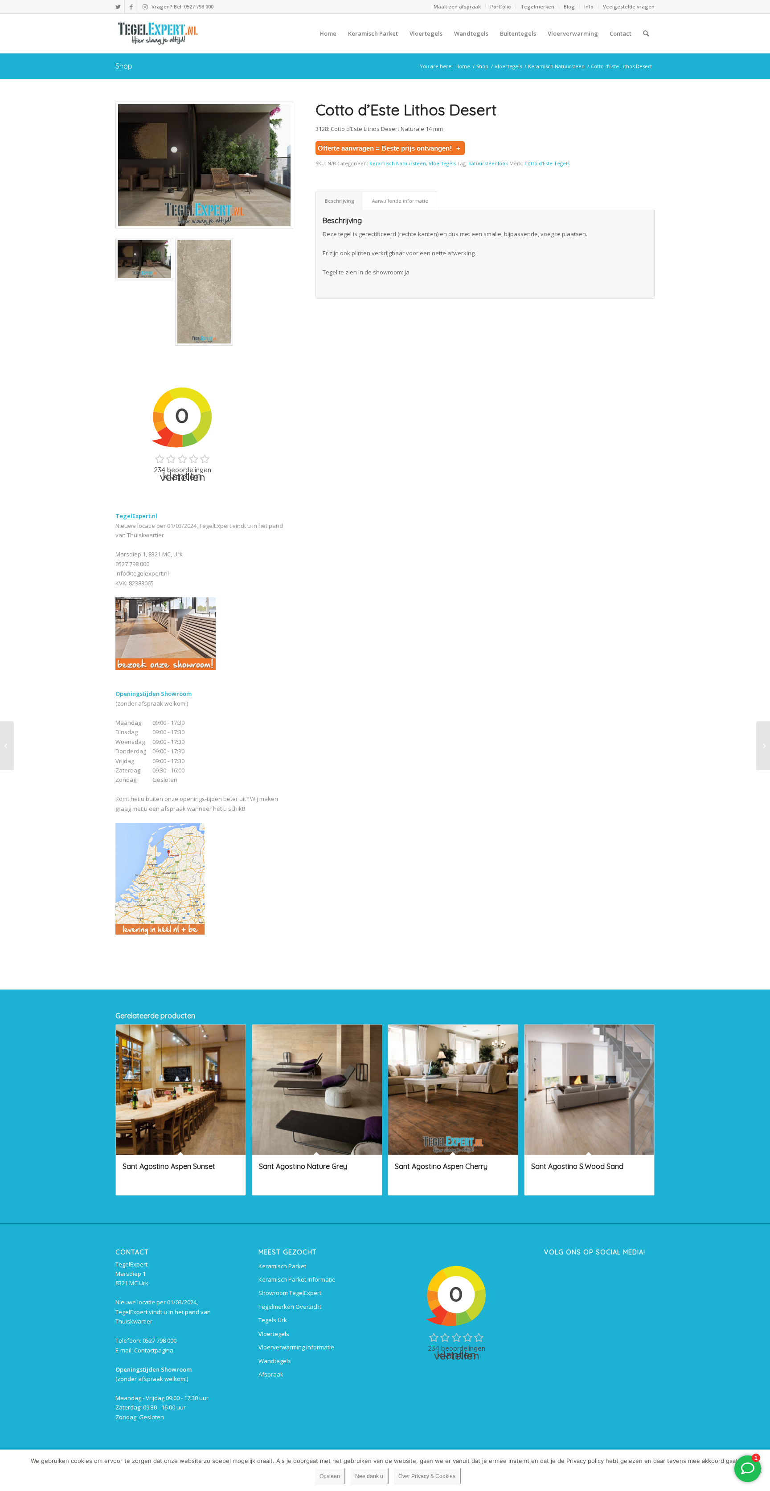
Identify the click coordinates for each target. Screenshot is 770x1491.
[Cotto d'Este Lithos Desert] (204, 165)
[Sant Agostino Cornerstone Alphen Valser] (7, 745)
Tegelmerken (537, 6)
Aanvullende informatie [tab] (400, 200)
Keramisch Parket (282, 1266)
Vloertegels (442, 163)
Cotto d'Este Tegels (546, 163)
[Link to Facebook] (131, 6)
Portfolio (500, 6)
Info (589, 6)
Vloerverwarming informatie (296, 1347)
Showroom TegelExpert (289, 1293)
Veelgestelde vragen (629, 6)
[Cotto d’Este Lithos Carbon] (763, 745)
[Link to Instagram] (145, 6)
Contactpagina (153, 1350)
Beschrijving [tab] (339, 200)
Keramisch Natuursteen (397, 163)
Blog (569, 6)
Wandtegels (274, 1361)
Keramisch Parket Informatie (297, 1279)
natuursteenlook (488, 163)
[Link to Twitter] (117, 6)
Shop (123, 65)
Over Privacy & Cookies (426, 1476)
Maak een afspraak (457, 6)
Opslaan (329, 1476)
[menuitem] (457, 6)
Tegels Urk (272, 1320)
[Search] (646, 33)
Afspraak (270, 1374)
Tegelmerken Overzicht (289, 1307)
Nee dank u (369, 1476)
